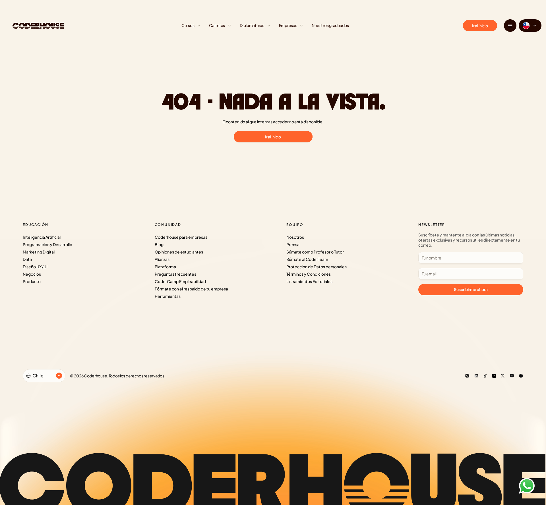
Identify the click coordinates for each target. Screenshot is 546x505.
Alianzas (162, 259)
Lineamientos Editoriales (309, 281)
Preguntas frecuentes (175, 274)
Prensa (292, 244)
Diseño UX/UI (35, 266)
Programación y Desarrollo (47, 244)
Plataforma (165, 266)
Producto (32, 281)
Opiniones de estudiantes (179, 251)
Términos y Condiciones (308, 274)
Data (27, 259)
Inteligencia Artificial (42, 237)
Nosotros (295, 237)
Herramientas (168, 296)
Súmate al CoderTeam (307, 259)
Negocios (32, 274)
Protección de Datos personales (316, 266)
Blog (159, 244)
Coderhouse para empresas (181, 237)
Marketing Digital (39, 251)
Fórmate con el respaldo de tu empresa (191, 288)
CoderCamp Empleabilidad (180, 281)
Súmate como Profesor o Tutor (315, 251)
